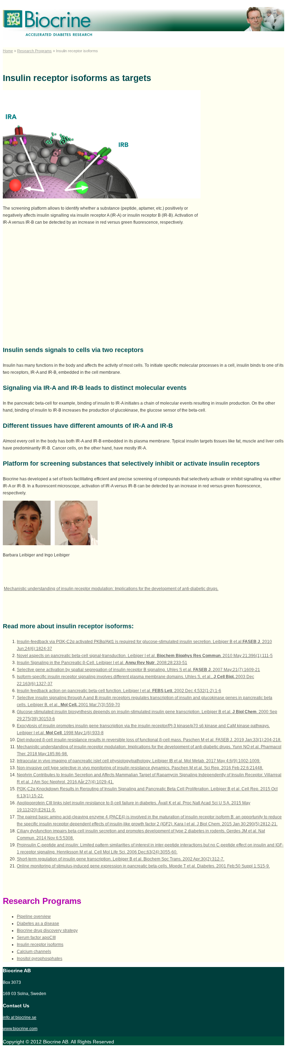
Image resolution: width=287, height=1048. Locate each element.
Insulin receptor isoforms (40, 944)
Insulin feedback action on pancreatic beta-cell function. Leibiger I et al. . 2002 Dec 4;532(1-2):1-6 (119, 690)
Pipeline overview (34, 916)
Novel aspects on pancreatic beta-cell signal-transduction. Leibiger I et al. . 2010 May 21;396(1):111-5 (145, 655)
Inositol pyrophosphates (39, 958)
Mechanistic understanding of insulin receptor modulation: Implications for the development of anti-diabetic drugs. (111, 588)
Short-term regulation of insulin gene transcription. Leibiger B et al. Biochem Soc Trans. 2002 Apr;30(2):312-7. (120, 859)
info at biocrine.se (19, 1017)
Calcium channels (34, 951)
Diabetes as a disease (38, 923)
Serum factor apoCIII (36, 937)
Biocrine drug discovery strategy (47, 930)
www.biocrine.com (20, 1028)
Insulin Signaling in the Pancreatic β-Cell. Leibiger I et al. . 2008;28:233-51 (102, 662)
